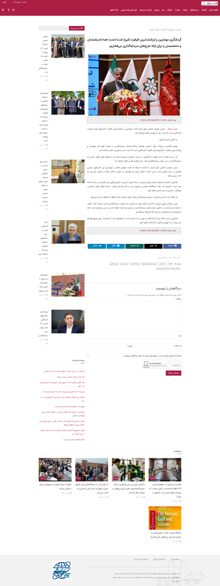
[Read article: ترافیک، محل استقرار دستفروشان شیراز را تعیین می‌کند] (55, 469)
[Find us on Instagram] (13, 10)
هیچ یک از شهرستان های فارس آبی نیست (69, 406)
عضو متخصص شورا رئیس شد (74, 439)
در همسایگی (194, 10)
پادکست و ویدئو (146, 10)
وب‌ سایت (177, 345)
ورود (3, 2)
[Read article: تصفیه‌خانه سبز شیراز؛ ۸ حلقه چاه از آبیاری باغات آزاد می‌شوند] (68, 285)
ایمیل (129, 346)
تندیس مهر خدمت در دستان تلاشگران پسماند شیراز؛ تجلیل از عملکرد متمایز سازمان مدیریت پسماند (43, 181)
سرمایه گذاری (135, 264)
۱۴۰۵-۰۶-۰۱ (176, 501)
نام (179, 336)
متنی (159, 257)
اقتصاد (204, 10)
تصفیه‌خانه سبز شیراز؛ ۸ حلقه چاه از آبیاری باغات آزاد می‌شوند (43, 283)
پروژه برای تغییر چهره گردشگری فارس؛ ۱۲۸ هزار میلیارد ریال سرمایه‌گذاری (43, 323)
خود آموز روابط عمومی (129, 10)
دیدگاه (178, 299)
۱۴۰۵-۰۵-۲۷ (102, 497)
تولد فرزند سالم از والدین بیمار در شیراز (71, 377)
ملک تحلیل (114, 10)
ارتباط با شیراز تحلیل (141, 559)
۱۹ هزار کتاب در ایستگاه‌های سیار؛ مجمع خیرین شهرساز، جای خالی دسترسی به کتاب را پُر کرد (92, 488)
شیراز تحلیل (124, 264)
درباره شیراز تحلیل (159, 559)
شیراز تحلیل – (171, 129)
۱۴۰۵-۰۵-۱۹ (176, 541)
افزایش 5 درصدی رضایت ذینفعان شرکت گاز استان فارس (64, 371)
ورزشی (156, 10)
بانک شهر (162, 264)
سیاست (177, 10)
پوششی (164, 257)
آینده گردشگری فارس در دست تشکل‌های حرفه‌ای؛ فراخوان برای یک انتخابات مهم (43, 238)
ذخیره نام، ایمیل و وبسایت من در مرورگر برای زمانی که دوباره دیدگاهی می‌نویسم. (152, 355)
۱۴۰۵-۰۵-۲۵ (65, 493)
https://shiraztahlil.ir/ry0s (153, 120)
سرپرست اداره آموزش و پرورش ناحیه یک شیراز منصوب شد (63, 391)
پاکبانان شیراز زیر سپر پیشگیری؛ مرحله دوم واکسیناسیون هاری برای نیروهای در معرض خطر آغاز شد (128, 488)
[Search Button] (3, 10)
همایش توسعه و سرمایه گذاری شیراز (168, 268)
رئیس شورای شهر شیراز (149, 264)
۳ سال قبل (177, 257)
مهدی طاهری (114, 264)
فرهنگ (169, 10)
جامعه (185, 10)
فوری (78, 478)
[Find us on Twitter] (9, 10)
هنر (163, 10)
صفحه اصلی (213, 10)
